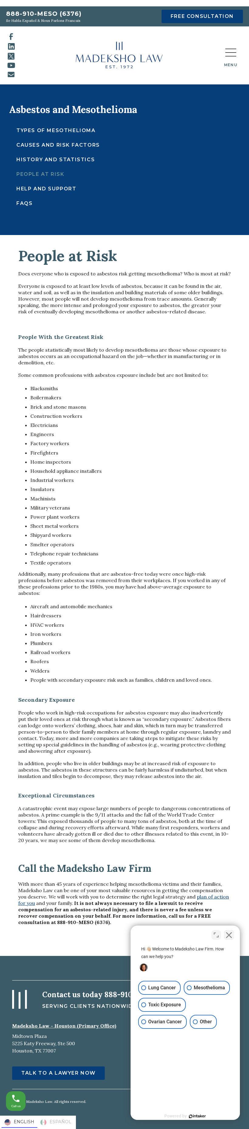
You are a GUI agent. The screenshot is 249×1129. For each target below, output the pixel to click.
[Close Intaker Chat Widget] (229, 935)
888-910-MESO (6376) (44, 13)
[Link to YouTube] (11, 65)
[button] (231, 55)
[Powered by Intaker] (197, 1116)
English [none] (24, 1121)
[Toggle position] (216, 935)
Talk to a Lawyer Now (58, 1073)
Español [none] (60, 1121)
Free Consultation (202, 16)
